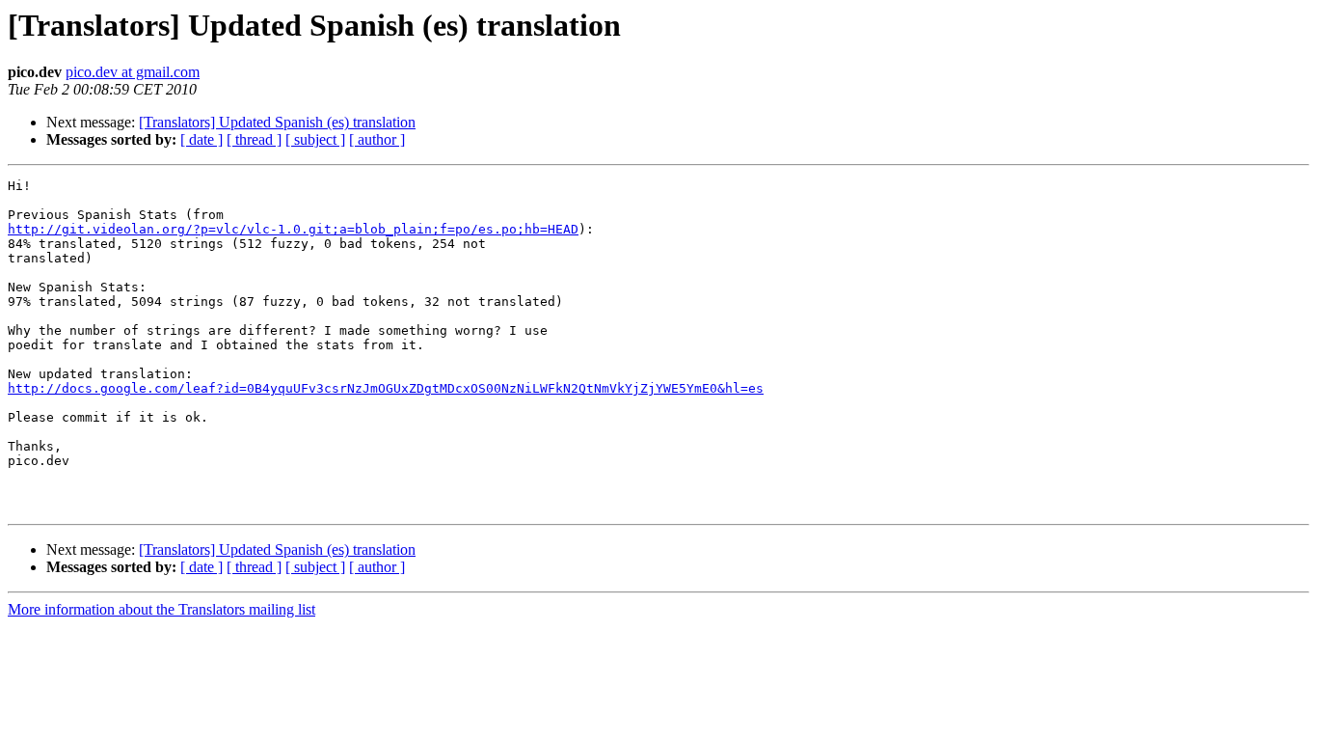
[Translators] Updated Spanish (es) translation (277, 122)
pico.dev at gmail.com (133, 72)
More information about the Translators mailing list (161, 609)
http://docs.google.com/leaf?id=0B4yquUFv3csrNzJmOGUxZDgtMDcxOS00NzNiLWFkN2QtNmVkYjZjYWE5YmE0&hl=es (386, 388)
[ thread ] (254, 139)
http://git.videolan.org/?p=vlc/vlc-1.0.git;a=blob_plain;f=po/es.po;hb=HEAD (293, 229)
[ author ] (377, 139)
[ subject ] (315, 139)
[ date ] (201, 139)
